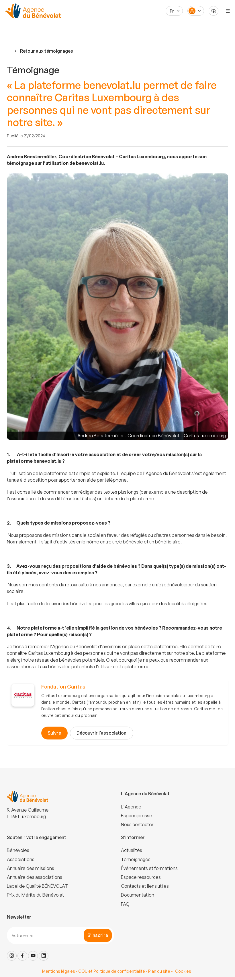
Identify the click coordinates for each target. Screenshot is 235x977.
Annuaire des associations (34, 877)
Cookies (183, 971)
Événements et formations (149, 868)
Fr (172, 11)
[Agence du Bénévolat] (32, 10)
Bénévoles (18, 850)
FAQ (125, 904)
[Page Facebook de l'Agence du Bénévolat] (22, 956)
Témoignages (135, 859)
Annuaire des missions (30, 868)
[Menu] (228, 11)
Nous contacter (137, 824)
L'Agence (131, 807)
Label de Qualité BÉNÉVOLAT (37, 886)
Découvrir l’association (101, 733)
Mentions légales (58, 971)
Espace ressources (141, 877)
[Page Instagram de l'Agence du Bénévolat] (12, 956)
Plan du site (159, 971)
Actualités (131, 850)
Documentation (137, 895)
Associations (20, 859)
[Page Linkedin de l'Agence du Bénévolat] (43, 956)
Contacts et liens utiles (145, 886)
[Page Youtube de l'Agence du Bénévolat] (33, 956)
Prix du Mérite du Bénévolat (35, 895)
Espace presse (136, 815)
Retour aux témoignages (46, 51)
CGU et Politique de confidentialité (111, 971)
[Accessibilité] (213, 11)
